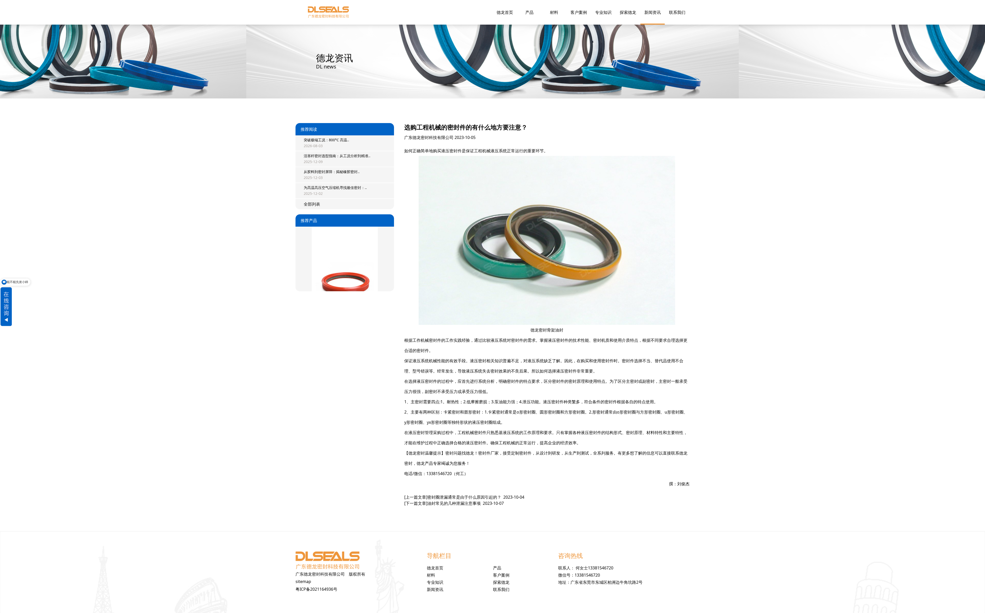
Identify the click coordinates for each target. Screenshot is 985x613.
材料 (554, 12)
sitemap (303, 581)
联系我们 (677, 12)
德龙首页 (505, 12)
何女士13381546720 (594, 568)
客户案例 (578, 12)
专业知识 (603, 12)
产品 (529, 12)
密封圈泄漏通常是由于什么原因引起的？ (464, 497)
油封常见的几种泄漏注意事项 (454, 503)
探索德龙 (628, 12)
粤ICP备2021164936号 (316, 589)
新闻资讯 (652, 12)
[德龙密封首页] (328, 12)
